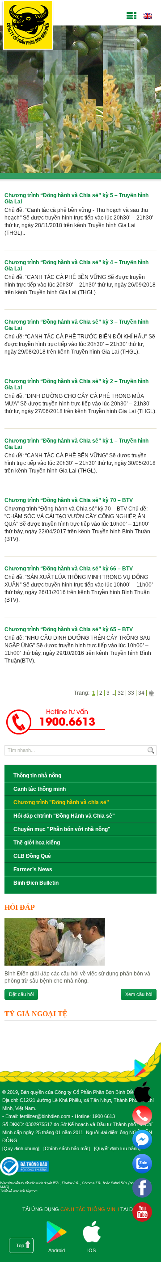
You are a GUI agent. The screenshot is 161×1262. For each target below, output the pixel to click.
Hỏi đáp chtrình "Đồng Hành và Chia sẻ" (64, 816)
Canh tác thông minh (39, 789)
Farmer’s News (32, 869)
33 (131, 693)
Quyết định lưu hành (117, 1148)
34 (141, 693)
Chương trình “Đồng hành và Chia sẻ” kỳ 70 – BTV (68, 500)
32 (121, 693)
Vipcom (32, 1191)
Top (20, 1245)
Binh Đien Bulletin (36, 883)
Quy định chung (21, 1148)
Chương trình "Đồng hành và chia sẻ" (61, 802)
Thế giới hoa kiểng (36, 843)
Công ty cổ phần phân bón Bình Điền (27, 26)
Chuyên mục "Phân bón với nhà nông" (61, 829)
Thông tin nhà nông (37, 775)
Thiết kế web (9, 1191)
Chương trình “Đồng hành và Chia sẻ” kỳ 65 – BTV (68, 629)
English (147, 16)
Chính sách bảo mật (67, 1148)
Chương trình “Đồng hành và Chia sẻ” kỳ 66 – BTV (68, 569)
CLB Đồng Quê (32, 856)
